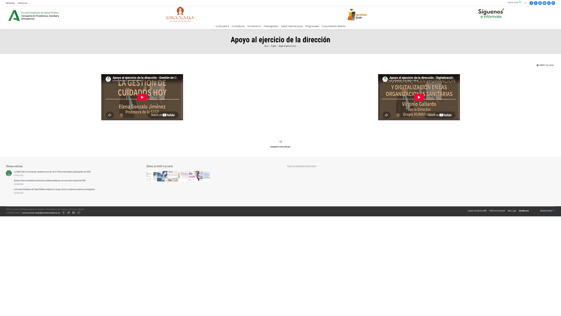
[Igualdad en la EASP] (362, 15)
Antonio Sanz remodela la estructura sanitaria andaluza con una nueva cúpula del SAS (50, 180)
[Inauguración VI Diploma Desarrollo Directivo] (151, 176)
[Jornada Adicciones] (183, 176)
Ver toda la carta (309, 166)
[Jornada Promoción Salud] (173, 176)
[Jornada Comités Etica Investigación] (162, 176)
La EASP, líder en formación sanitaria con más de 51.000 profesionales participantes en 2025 (52, 172)
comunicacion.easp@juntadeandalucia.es (41, 213)
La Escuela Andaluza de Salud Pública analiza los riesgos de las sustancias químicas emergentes (54, 189)
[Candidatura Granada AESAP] (180, 21)
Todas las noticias (294, 166)
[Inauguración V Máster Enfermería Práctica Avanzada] (205, 176)
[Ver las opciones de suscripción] (491, 14)
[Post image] (9, 173)
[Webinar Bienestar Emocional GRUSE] (194, 176)
